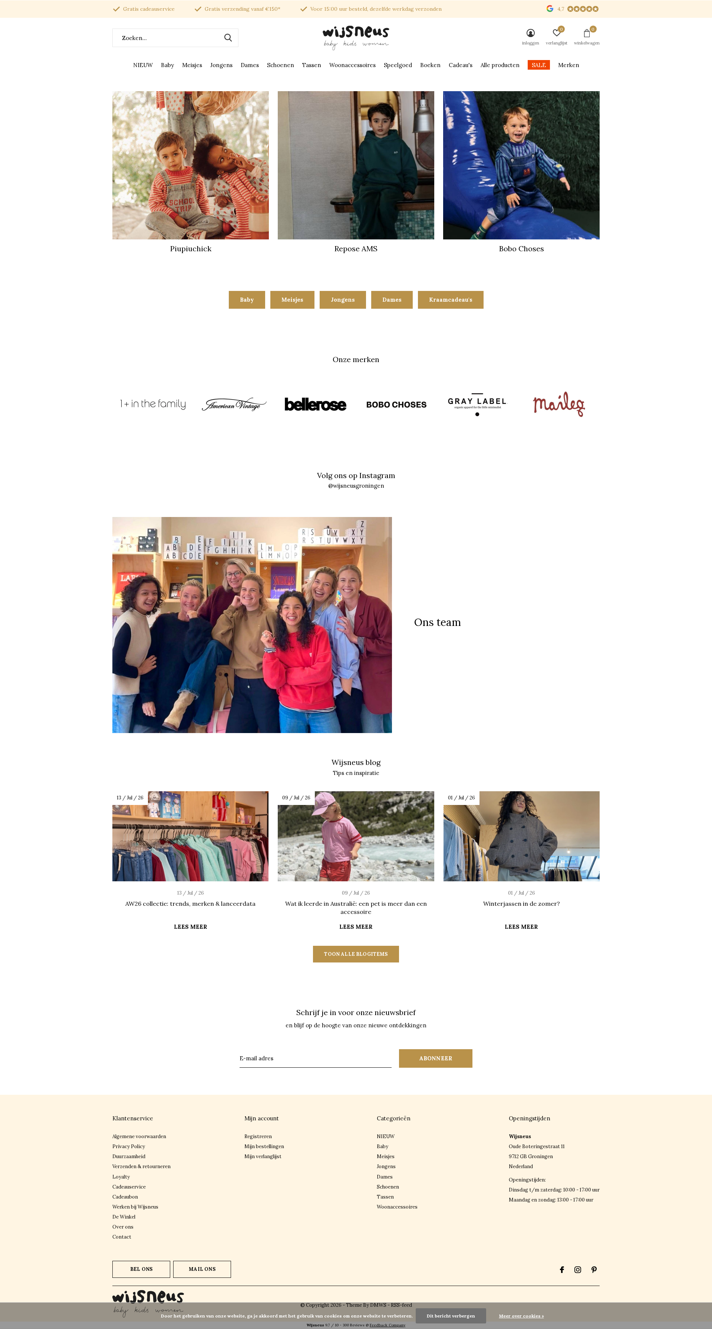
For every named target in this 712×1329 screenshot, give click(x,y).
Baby (167, 65)
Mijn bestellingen (264, 1146)
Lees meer (190, 926)
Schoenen (280, 65)
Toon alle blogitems (356, 954)
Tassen (311, 65)
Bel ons (141, 1269)
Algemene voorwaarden (139, 1136)
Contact (121, 1237)
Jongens (221, 65)
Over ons (123, 1227)
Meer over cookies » (521, 1316)
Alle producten (500, 65)
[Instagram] (577, 1270)
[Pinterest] (594, 1270)
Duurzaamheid (128, 1156)
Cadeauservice (129, 1187)
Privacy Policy (128, 1146)
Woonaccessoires (352, 65)
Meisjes (192, 65)
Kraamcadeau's (450, 299)
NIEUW (143, 65)
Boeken (430, 65)
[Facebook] (562, 1270)
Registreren (258, 1136)
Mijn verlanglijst (262, 1156)
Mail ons (202, 1269)
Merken (568, 65)
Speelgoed (398, 65)
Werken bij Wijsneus (135, 1207)
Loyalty (121, 1177)
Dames (250, 65)
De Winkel (123, 1217)
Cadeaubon (125, 1197)
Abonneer (436, 1058)
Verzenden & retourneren (141, 1166)
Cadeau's (460, 65)
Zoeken (228, 38)
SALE (539, 65)
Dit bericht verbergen (451, 1316)
